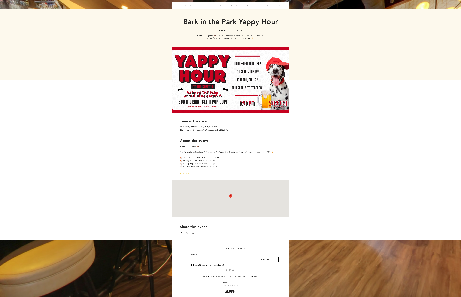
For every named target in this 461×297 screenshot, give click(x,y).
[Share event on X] (187, 233)
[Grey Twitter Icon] (233, 270)
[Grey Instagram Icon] (230, 270)
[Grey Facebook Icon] (226, 270)
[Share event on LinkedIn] (193, 233)
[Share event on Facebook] (181, 233)
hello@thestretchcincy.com (231, 276)
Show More (184, 173)
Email (194, 255)
